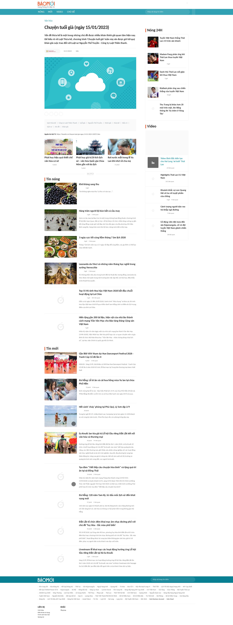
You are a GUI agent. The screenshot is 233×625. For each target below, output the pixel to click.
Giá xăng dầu (184, 596)
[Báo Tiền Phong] (110, 165)
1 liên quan (95, 214)
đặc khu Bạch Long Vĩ (143, 587)
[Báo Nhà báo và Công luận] (82, 215)
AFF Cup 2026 (187, 587)
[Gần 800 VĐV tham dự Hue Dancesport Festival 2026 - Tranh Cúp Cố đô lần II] (60, 363)
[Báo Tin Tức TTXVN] (78, 168)
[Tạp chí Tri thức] (80, 271)
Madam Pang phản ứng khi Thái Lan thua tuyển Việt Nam (172, 57)
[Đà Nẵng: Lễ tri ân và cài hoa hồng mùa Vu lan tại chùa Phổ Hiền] (60, 389)
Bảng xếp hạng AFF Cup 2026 (134, 590)
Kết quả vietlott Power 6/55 (48, 590)
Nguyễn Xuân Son (155, 593)
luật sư (49, 127)
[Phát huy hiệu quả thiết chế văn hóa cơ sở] (58, 147)
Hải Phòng (160, 596)
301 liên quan (96, 298)
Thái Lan (108, 593)
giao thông (171, 590)
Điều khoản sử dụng (44, 612)
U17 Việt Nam (151, 590)
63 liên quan (170, 168)
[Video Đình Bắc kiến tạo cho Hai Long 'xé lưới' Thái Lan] (153, 162)
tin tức (95, 599)
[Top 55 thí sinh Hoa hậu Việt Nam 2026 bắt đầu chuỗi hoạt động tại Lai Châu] (60, 300)
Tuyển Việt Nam (44, 596)
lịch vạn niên (68, 593)
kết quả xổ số (71, 596)
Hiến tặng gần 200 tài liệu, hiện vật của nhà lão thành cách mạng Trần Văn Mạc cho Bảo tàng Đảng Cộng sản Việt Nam (106, 321)
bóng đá (42, 599)
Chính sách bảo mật (44, 615)
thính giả (108, 123)
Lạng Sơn (119, 599)
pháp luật (100, 593)
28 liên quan (171, 234)
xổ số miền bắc (138, 596)
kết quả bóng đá (67, 587)
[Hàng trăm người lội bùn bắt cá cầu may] (60, 220)
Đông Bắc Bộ (83, 590)
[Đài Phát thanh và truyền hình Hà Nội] (51, 51)
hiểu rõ (124, 123)
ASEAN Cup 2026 (44, 593)
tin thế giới (150, 596)
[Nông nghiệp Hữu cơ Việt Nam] (82, 441)
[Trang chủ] (46, 4)
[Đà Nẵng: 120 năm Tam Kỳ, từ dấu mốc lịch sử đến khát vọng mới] (60, 504)
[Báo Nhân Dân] (81, 328)
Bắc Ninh (144, 599)
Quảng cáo (41, 617)
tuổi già (82, 123)
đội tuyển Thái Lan (183, 590)
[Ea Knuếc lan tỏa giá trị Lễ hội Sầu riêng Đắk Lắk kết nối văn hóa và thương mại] (60, 443)
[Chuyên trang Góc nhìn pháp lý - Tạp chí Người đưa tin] (81, 241)
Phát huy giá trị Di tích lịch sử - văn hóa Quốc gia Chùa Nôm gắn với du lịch (90, 161)
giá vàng (162, 590)
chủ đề (57, 127)
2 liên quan (97, 474)
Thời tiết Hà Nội (119, 593)
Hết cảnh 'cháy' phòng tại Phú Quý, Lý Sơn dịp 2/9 (104, 407)
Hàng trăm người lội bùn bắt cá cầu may (99, 211)
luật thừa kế (51, 123)
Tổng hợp (63, 610)
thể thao (91, 593)
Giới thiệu (41, 610)
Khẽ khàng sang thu (89, 184)
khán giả (65, 127)
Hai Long (111, 599)
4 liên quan (95, 387)
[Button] (193, 12)
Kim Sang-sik (118, 590)
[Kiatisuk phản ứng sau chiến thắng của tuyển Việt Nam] (153, 92)
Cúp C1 (80, 596)
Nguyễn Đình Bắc (58, 596)
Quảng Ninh (143, 593)
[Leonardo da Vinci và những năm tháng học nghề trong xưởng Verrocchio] (60, 273)
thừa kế (116, 123)
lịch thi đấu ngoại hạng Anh (170, 587)
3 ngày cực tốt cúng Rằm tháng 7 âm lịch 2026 (102, 237)
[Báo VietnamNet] (163, 168)
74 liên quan (97, 440)
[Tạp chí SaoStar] (162, 64)
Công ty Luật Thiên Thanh (68, 123)
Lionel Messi (87, 599)
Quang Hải (113, 587)
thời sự (77, 587)
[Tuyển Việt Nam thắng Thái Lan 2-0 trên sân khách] (153, 42)
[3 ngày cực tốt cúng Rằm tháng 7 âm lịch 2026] (60, 247)
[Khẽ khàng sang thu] (60, 193)
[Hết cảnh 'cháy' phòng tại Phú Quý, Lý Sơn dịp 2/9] (60, 416)
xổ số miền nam (125, 596)
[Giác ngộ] (81, 387)
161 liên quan (170, 181)
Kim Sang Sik (43, 587)
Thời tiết (156, 587)
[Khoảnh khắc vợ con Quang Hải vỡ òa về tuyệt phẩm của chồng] (153, 194)
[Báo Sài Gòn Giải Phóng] (81, 188)
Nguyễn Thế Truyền (95, 123)
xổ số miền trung (171, 596)
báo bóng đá (54, 587)
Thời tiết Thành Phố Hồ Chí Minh (106, 596)
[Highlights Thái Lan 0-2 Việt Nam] (153, 179)
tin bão (122, 587)
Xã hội (74, 590)
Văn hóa (48, 21)
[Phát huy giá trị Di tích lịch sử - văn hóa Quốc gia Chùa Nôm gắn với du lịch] (90, 147)
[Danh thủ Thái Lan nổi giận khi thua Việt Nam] (153, 76)
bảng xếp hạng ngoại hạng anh (174, 593)
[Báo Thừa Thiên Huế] (81, 361)
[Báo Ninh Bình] (47, 165)
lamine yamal (106, 590)
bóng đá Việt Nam (74, 599)
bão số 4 (130, 587)
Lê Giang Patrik (81, 593)
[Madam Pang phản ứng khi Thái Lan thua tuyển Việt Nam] (153, 58)
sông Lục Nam (94, 590)
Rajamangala (65, 590)
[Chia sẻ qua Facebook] (46, 114)
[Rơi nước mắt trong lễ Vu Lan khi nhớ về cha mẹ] (122, 147)
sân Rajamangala (89, 587)
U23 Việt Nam (132, 593)
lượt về (103, 599)
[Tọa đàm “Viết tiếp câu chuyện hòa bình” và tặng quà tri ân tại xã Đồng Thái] (60, 476)
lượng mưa (89, 596)
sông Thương (57, 593)
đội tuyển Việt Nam (131, 599)
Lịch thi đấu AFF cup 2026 (56, 599)
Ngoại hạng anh (102, 587)
